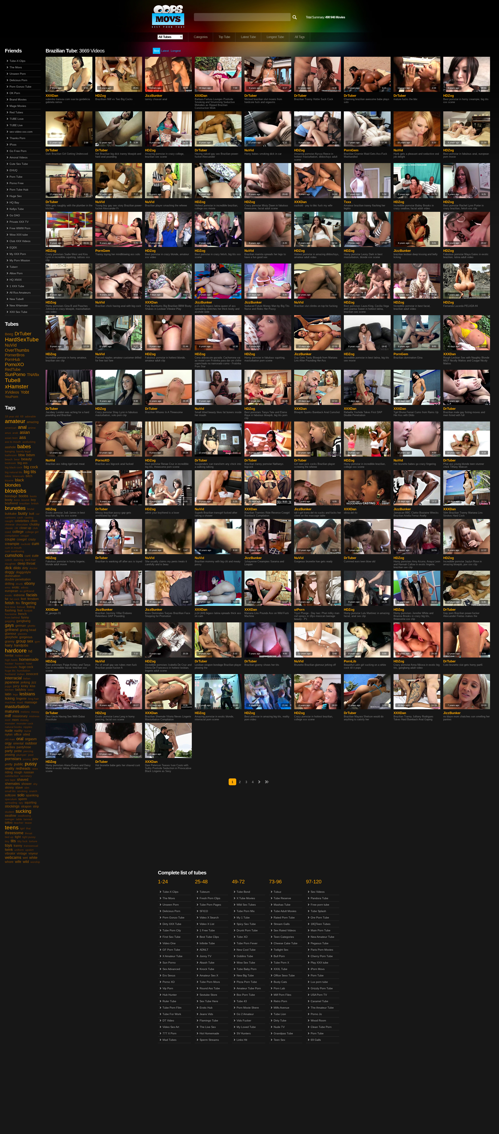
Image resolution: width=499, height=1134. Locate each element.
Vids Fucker (244, 1020)
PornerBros (15, 355)
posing (27, 759)
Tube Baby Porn (247, 969)
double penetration (18, 579)
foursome (11, 614)
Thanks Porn (17, 138)
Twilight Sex (281, 949)
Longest (176, 50)
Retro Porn (280, 1001)
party (9, 751)
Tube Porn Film (172, 1007)
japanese (12, 682)
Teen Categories (284, 936)
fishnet (21, 607)
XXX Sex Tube (18, 311)
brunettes (15, 508)
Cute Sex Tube (19, 163)
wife (18, 862)
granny (9, 641)
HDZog (100, 96)
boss (17, 499)
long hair (33, 698)
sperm (22, 799)
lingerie (21, 698)
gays (9, 625)
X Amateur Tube (172, 956)
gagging (10, 621)
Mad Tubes (169, 1039)
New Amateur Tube (322, 936)
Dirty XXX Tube (172, 923)
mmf (7, 719)
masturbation (17, 706)
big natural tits (13, 472)
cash (20, 517)
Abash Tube (207, 962)
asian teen (11, 437)
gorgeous (25, 637)
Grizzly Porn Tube (322, 988)
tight (18, 837)
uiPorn (299, 609)
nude (9, 731)
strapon (26, 806)
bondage (11, 496)
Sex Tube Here (209, 1001)
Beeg (9, 334)
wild (26, 862)
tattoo (8, 822)
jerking (25, 682)
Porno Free (17, 183)
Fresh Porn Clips (210, 898)
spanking (32, 795)
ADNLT (204, 949)
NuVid (11, 345)
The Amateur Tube (322, 1007)
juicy (16, 686)
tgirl (22, 828)
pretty (8, 764)
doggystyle (23, 572)
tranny (18, 845)
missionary (19, 716)
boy (33, 499)
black (19, 480)
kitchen (9, 689)
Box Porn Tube (246, 994)
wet (25, 857)
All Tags (300, 37)
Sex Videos (318, 891)
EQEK (13, 247)
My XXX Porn (18, 254)
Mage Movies (18, 105)
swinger (9, 819)
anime (32, 427)
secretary (26, 775)
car (38, 513)
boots (33, 496)
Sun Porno (169, 962)
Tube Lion (280, 1014)
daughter (10, 563)
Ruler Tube (169, 1001)
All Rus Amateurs (20, 292)
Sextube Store (208, 994)
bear (17, 459)
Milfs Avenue (281, 1007)
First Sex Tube (171, 936)
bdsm (30, 455)
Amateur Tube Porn (249, 988)
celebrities (22, 521)
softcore (10, 795)
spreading (11, 802)
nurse (27, 730)
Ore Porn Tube (320, 917)
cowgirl (22, 539)
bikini (8, 476)
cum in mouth (13, 547)
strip (36, 806)
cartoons (10, 517)
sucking (23, 811)
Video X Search (209, 917)
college (18, 532)
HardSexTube (22, 339)
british (35, 503)
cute (35, 556)
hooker (9, 663)
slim (26, 787)
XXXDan (52, 96)
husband (10, 674)
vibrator (10, 853)
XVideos (12, 392)
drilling (9, 583)
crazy (32, 539)
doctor (33, 568)
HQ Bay (14, 202)
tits (13, 841)
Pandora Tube (319, 898)
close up (25, 528)
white (33, 858)
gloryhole (11, 637)
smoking (22, 791)
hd (30, 651)
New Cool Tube (246, 949)
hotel (29, 663)
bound (25, 499)
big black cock (13, 467)
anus (8, 432)
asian (25, 432)
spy (21, 802)
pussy (31, 763)
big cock (31, 467)
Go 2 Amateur (245, 1014)
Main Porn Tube (320, 930)
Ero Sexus (169, 975)
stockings (12, 806)
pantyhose (24, 747)
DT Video (168, 1020)
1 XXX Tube (17, 286)
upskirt (29, 849)
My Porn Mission (20, 260)
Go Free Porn (18, 151)
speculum (11, 799)
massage (31, 702)
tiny (7, 841)
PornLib (350, 661)
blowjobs (15, 491)
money (24, 719)
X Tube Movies (246, 898)
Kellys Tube (17, 208)
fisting (31, 607)
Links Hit (242, 1039)
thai (28, 828)
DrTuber (23, 333)
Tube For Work (172, 1014)
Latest (165, 50)
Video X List (207, 923)
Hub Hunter (170, 994)
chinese (9, 524)
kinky (24, 686)
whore (9, 861)
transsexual (31, 845)
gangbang (23, 621)
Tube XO (242, 936)
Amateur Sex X (209, 975)
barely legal (23, 451)
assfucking (28, 441)
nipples (27, 726)
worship (35, 861)
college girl (31, 531)
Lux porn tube (319, 981)
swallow (10, 815)
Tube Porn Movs (210, 981)
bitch (29, 476)
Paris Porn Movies (322, 949)
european (11, 591)
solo (20, 795)
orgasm (31, 739)
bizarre (9, 480)
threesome (14, 833)
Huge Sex (16, 196)
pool (30, 754)
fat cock (14, 599)
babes (24, 446)
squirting (30, 802)
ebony (29, 583)
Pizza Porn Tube (247, 981)
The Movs (16, 67)
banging (10, 451)
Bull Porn (279, 956)
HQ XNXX (16, 279)
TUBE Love (17, 118)
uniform (19, 849)
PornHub (12, 359)
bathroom (11, 455)
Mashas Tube (282, 904)
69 (21, 416)
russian (29, 772)
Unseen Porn (18, 73)
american (10, 427)
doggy (9, 572)
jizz (34, 682)
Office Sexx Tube (284, 975)
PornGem (351, 150)
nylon (8, 734)
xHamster (16, 386)
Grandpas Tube (283, 1033)
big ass (22, 463)
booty (8, 499)
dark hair (30, 559)
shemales (12, 784)
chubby (34, 524)
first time (10, 607)
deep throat (26, 563)
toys (8, 845)
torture (33, 841)
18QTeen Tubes (320, 923)
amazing (33, 422)
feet (23, 599)
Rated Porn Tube (284, 917)
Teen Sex (279, 1039)
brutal (30, 508)
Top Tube (224, 37)
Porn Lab (279, 988)
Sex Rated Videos (285, 930)
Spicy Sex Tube (246, 923)
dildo (17, 568)
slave (19, 787)
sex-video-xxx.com (21, 131)
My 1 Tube (243, 917)
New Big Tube (245, 975)
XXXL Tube (280, 969)
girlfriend (11, 630)
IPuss (13, 144)
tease (28, 822)
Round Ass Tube (210, 988)
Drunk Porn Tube (247, 930)
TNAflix (33, 375)
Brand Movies (18, 99)
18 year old (12, 416)
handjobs (21, 645)
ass (22, 437)
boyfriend (11, 503)
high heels (11, 659)
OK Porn (15, 93)
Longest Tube (275, 37)
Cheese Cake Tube (285, 943)
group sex (24, 641)
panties (10, 747)
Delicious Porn (18, 80)
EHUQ (13, 170)
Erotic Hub (206, 1007)
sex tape (10, 779)
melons (25, 711)
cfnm (34, 521)
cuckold (25, 544)
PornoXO (14, 364)
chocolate (22, 524)
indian (21, 674)
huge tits (10, 670)
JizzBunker (153, 96)
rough (18, 772)
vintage (22, 853)
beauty (26, 459)
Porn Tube (16, 176)
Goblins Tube (245, 956)
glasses (22, 633)
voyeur (33, 853)
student (9, 811)
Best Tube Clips (209, 936)
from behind (12, 617)
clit (16, 528)
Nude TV (279, 1026)
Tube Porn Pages (210, 904)
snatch (33, 791)
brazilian (24, 503)
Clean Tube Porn (321, 1026)
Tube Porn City (172, 930)
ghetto (31, 625)
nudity (18, 730)
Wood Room (318, 1020)
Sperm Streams (209, 1039)
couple (10, 539)
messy (35, 711)
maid (20, 702)
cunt (27, 555)
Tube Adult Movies (285, 911)
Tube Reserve (282, 898)
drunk (19, 583)
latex (31, 689)
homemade (29, 659)
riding (9, 772)
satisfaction (12, 775)
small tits (10, 791)
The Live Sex (208, 1026)
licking (10, 698)
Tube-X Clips (17, 60)
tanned (28, 819)
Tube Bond (243, 891)
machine (10, 702)
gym (37, 641)
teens (12, 827)
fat (6, 599)
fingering (28, 603)
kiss (32, 686)
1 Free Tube (207, 930)
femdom (33, 599)
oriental (18, 743)
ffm (18, 603)
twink (9, 850)
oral (19, 738)
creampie (12, 544)
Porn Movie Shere (248, 1007)
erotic (15, 587)
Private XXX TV (19, 221)
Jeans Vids (206, 1014)
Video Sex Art (171, 1026)
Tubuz (277, 891)
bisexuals (18, 476)
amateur (15, 421)
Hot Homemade (209, 1033)
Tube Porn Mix (246, 911)
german (20, 625)
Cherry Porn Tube (322, 956)
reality (9, 768)
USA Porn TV (319, 994)
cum (35, 543)
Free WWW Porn (20, 228)
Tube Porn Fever (247, 943)
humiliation (23, 670)
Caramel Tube (319, 1001)
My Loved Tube (246, 1026)
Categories (201, 37)
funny (25, 617)
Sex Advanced (171, 969)
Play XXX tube (319, 962)
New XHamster (19, 305)
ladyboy (20, 689)
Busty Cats (280, 981)
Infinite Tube (207, 943)
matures (12, 711)
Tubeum (205, 891)
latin (8, 694)
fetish (9, 603)
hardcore (16, 651)
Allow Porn (16, 273)
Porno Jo (316, 1014)
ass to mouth (13, 441)
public (18, 764)
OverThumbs (17, 350)
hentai (9, 655)
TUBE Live (16, 125)
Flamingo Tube (209, 1020)
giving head (28, 630)
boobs (23, 496)
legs (15, 694)
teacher (18, 822)
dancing (18, 559)
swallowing (24, 815)
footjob (28, 610)
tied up (9, 837)
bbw (21, 455)
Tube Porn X (281, 962)
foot (19, 610)
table (19, 819)
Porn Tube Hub (19, 189)
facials (31, 595)
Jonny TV (205, 956)
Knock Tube (207, 969)
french (22, 614)
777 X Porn (169, 1033)
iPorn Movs (318, 969)
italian (26, 678)
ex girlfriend (27, 591)
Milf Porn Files (282, 994)
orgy (8, 743)
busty (22, 513)
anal (22, 427)
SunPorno (15, 374)
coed (8, 531)
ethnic (24, 587)
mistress (34, 716)
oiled (26, 734)
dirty (25, 568)
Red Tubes (16, 112)
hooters (19, 663)
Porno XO (169, 981)
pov (35, 759)
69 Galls (316, 1039)
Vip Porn (168, 988)
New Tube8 (17, 299)
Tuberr (14, 266)
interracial (13, 678)
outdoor (31, 743)
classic (9, 528)
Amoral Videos (18, 157)
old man (10, 739)
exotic (8, 595)
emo (7, 587)
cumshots (14, 555)
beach (8, 459)
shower (26, 783)
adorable (30, 416)
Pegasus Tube (319, 943)
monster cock (25, 723)
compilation (12, 535)
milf (8, 716)
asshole (10, 447)
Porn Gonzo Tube (20, 86)
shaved (22, 780)
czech (8, 559)
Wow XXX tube (19, 234)
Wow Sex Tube (246, 962)
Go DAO (15, 215)
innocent (32, 674)
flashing (10, 610)
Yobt (25, 392)
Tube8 (12, 380)
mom (15, 719)
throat (28, 833)
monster (10, 723)
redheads (23, 768)
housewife (11, 667)
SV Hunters (244, 1033)
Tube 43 (242, 1001)
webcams (13, 857)
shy (35, 783)
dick (8, 568)
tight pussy (28, 837)
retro (35, 768)
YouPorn (11, 397)
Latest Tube (248, 37)
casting (29, 517)
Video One (169, 943)
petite (18, 751)
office (17, 734)
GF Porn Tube (171, 949)
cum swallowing (14, 551)
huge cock (26, 667)
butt (31, 513)
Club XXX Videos (20, 241)
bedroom (10, 463)
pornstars (13, 759)
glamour (10, 633)
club (35, 528)
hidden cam (22, 655)
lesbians (27, 693)
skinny (9, 787)
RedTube (12, 369)
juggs (8, 686)
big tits (30, 471)
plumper (21, 754)
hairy (8, 645)
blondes (13, 485)
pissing (10, 754)
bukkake (11, 513)
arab (15, 432)
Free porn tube (320, 904)
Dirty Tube (280, 1020)
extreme (19, 595)
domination (12, 576)
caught (9, 521)
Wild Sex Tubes (246, 904)
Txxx (347, 202)
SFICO (204, 911)
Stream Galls (282, 923)
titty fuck (22, 841)
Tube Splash (318, 911)
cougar (24, 535)
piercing (28, 751)
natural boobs (13, 726)
